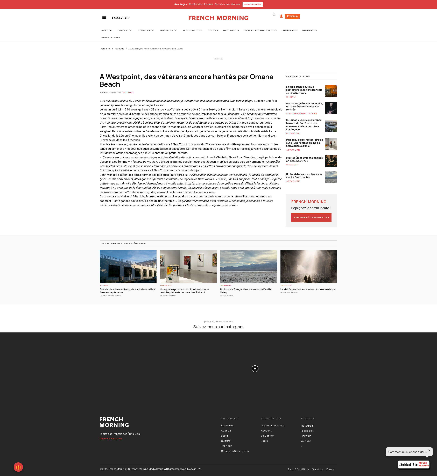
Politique (119, 49)
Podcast (292, 165)
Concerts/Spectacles (301, 114)
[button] (274, 15)
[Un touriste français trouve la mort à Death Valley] (248, 266)
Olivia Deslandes (288, 292)
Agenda (104, 286)
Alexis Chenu (226, 295)
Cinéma (291, 97)
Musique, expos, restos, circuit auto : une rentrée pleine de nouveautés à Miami (304, 142)
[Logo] (158, 422)
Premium (292, 15)
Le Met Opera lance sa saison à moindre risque (308, 289)
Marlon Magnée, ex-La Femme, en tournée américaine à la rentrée (304, 106)
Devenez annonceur (111, 438)
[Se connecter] (281, 16)
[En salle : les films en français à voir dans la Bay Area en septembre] (128, 266)
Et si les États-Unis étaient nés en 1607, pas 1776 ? (304, 159)
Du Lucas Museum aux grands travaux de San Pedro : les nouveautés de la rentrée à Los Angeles (303, 124)
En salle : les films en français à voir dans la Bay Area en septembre (127, 290)
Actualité (105, 49)
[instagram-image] (36, 368)
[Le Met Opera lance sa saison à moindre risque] (308, 266)
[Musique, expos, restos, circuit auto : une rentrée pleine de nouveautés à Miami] (188, 266)
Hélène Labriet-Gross (110, 295)
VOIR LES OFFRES (252, 4)
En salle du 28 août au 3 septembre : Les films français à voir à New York (304, 89)
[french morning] (218, 18)
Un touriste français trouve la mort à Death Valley (304, 176)
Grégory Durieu (167, 295)
